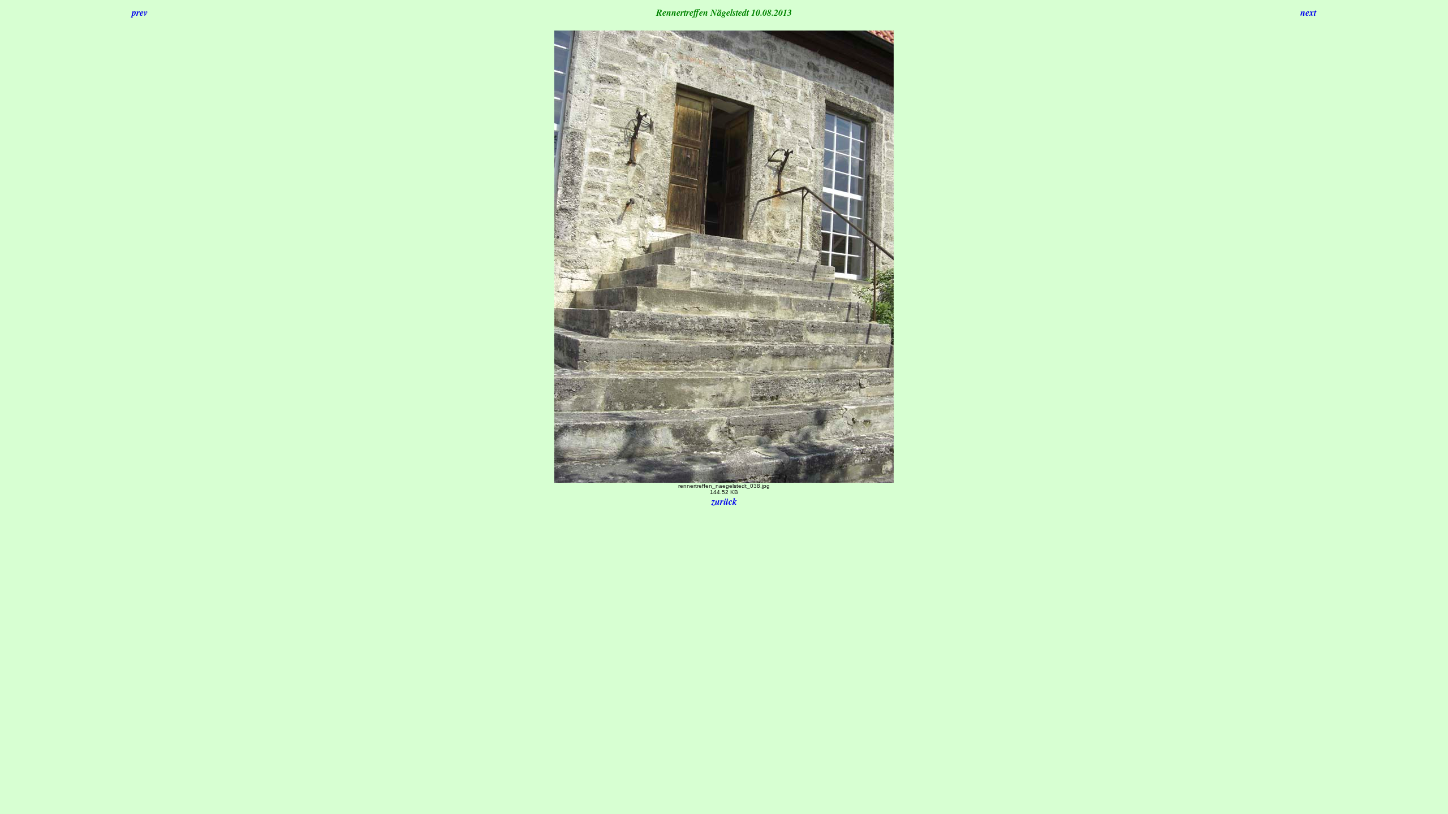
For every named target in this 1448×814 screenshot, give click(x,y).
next (1308, 12)
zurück (724, 501)
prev (140, 12)
